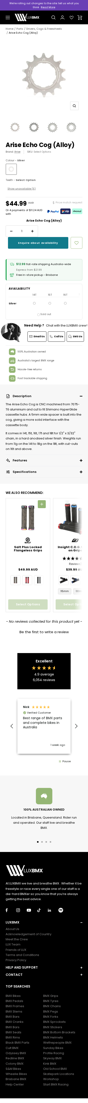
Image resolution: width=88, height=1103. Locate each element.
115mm (65, 591)
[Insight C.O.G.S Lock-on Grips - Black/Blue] (75, 580)
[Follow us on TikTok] (42, 910)
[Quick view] (42, 504)
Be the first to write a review (44, 631)
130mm (80, 591)
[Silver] (11, 169)
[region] (44, 726)
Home (9, 29)
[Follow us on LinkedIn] (53, 910)
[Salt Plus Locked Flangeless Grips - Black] (39, 580)
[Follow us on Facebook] (11, 910)
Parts (19, 29)
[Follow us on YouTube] (32, 910)
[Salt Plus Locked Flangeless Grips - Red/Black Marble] (27, 580)
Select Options (42, 152)
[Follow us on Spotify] (63, 910)
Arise (17, 152)
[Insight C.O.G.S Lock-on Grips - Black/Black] (64, 580)
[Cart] (79, 17)
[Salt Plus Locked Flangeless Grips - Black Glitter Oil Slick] (15, 580)
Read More (48, 7)
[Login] (62, 17)
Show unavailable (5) (22, 188)
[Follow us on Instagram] (21, 910)
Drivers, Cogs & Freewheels (44, 29)
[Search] (53, 17)
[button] (44, 396)
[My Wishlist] (71, 17)
